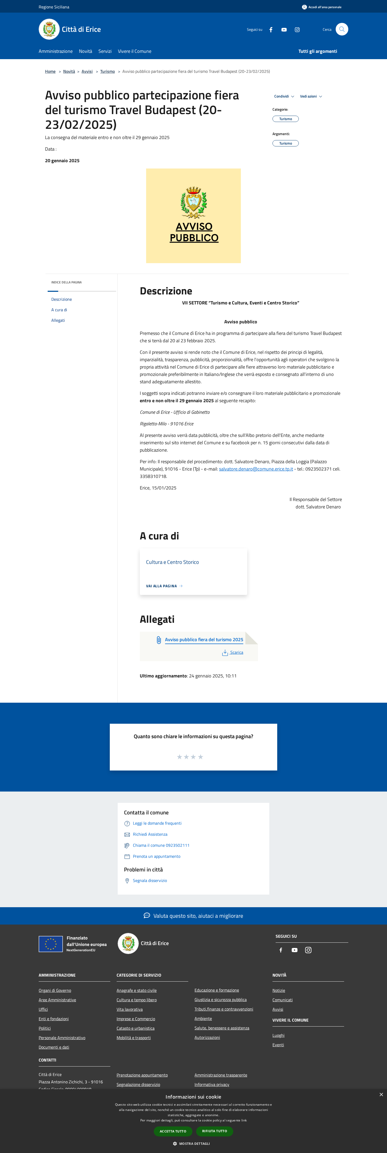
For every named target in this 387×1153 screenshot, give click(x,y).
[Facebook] (269, 29)
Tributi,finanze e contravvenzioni (224, 1009)
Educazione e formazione (217, 990)
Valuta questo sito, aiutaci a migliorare (197, 915)
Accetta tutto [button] (173, 1131)
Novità (69, 71)
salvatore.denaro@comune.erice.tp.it (256, 468)
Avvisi (87, 71)
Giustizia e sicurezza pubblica (221, 999)
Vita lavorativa (130, 1009)
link (244, 1120)
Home (50, 71)
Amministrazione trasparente (221, 1075)
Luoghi (278, 1035)
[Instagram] (295, 29)
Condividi (282, 96)
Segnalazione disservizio (138, 1084)
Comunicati (282, 1000)
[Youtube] (282, 29)
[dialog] (193, 1121)
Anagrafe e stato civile (137, 990)
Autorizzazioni (207, 1037)
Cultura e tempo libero (137, 1000)
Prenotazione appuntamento (142, 1075)
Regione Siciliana (54, 7)
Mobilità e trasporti (134, 1037)
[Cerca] (342, 29)
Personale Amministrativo (62, 1037)
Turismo (107, 71)
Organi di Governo (55, 990)
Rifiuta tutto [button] (214, 1131)
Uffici (43, 1009)
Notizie (278, 990)
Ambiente (203, 1018)
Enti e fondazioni (54, 1019)
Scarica (236, 652)
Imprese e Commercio (136, 1019)
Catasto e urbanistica (136, 1028)
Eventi (278, 1045)
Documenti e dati (54, 1047)
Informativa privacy (212, 1084)
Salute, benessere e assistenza (222, 1028)
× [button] (381, 1095)
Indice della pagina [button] (66, 282)
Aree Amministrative (57, 1000)
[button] (193, 1143)
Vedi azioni (308, 96)
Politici (45, 1028)
